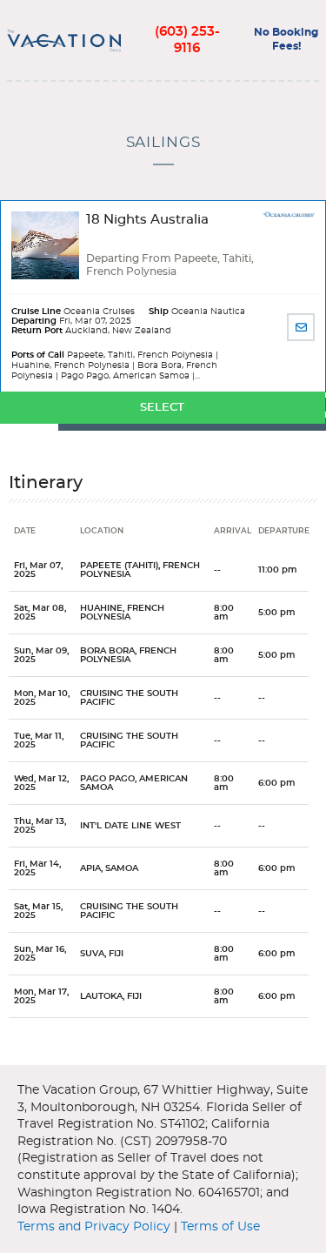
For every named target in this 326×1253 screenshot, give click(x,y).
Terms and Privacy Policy (93, 1227)
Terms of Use (220, 1227)
